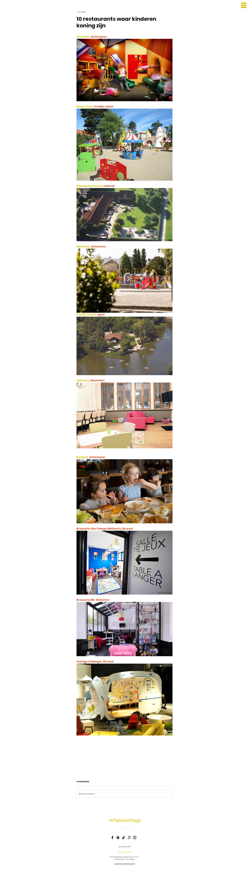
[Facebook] (112, 837)
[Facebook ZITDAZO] (245, 429)
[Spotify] (118, 837)
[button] (243, 5)
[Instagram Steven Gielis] (245, 423)
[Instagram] (135, 837)
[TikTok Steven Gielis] (245, 434)
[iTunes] (129, 837)
